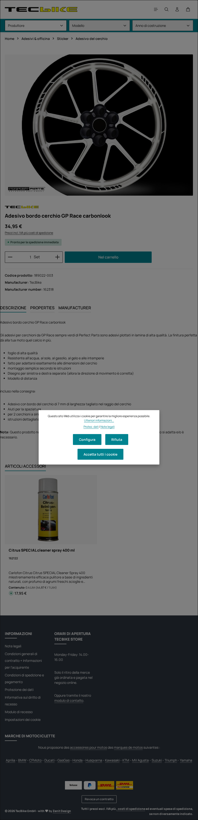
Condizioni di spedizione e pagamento (24, 678)
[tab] (13, 307)
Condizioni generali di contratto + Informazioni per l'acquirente (23, 660)
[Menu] (156, 9)
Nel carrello (108, 257)
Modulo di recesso (19, 711)
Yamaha (186, 760)
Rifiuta (116, 439)
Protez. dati (91, 427)
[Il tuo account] (177, 9)
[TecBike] (41, 9)
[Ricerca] (166, 9)
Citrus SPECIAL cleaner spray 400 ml (42, 550)
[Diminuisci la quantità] (10, 257)
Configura (87, 439)
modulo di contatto (68, 700)
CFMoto (35, 760)
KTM (125, 760)
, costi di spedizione (130, 809)
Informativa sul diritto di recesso (23, 700)
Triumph (171, 760)
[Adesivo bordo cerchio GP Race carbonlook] (99, 125)
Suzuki (157, 760)
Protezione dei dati (19, 689)
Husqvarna (93, 760)
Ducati (49, 760)
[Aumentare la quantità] (57, 257)
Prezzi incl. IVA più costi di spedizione (29, 233)
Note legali (13, 646)
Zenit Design (62, 811)
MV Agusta (140, 760)
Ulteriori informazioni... (99, 420)
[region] (99, 125)
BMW (22, 760)
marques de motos (128, 747)
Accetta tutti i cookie (100, 454)
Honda (77, 760)
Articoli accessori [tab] (25, 466)
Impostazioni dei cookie (23, 719)
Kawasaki (112, 760)
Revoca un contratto (99, 799)
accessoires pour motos (88, 747)
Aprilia (10, 760)
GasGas (63, 760)
